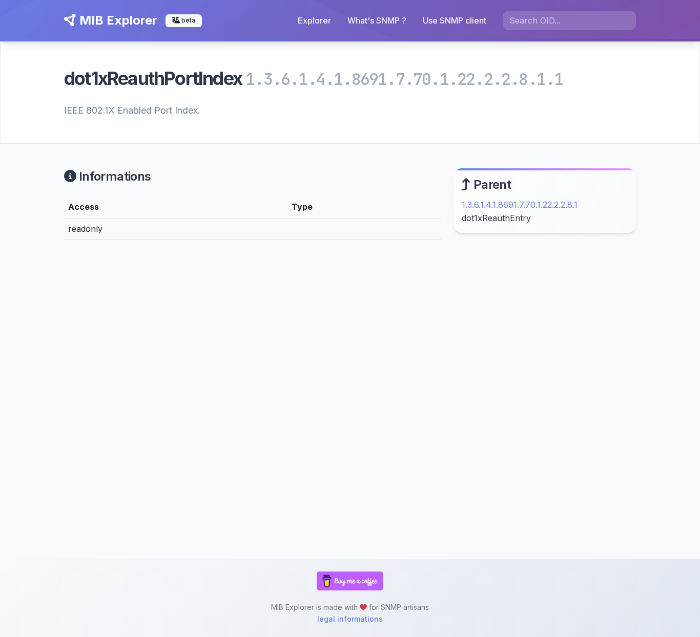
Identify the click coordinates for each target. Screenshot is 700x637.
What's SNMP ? (376, 20)
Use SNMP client (454, 20)
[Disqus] (252, 389)
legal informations (350, 618)
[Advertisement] (545, 329)
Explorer (314, 20)
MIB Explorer (116, 20)
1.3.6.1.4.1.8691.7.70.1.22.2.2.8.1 (520, 205)
